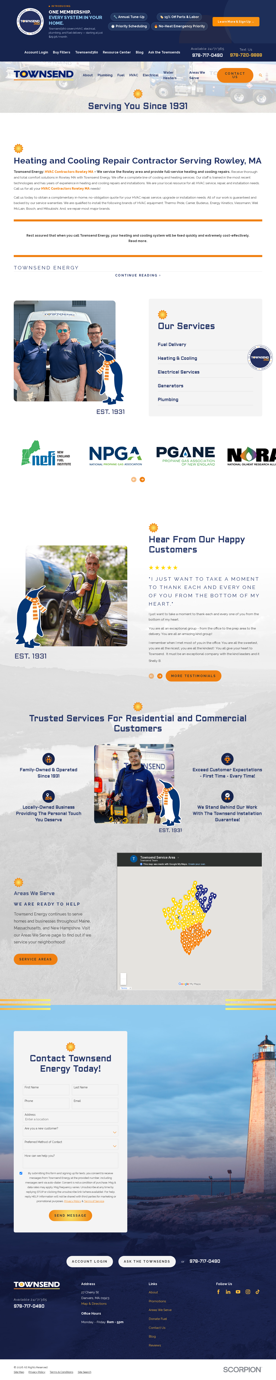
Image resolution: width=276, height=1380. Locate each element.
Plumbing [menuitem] (105, 75)
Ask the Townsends (164, 52)
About (153, 1292)
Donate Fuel (158, 1319)
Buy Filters (61, 52)
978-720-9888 (246, 55)
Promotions (157, 1301)
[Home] (44, 75)
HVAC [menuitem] (133, 75)
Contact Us (235, 75)
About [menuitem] (88, 75)
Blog (139, 52)
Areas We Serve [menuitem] (197, 75)
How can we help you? (40, 1155)
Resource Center (117, 52)
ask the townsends (147, 1261)
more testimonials (193, 676)
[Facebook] (218, 1292)
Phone (29, 1101)
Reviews (155, 1345)
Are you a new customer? (41, 1128)
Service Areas (35, 959)
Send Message (70, 1215)
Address (30, 1114)
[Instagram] (248, 1292)
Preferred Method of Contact (43, 1142)
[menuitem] (19, 1372)
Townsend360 (86, 52)
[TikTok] (257, 1292)
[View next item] (142, 479)
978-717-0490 (207, 55)
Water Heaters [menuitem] (170, 75)
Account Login (36, 52)
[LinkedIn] (228, 1292)
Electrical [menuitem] (150, 75)
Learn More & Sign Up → (236, 21)
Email (77, 1101)
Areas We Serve (160, 1310)
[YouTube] (238, 1292)
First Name (32, 1087)
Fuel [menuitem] (120, 75)
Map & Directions (94, 1304)
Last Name (80, 1087)
